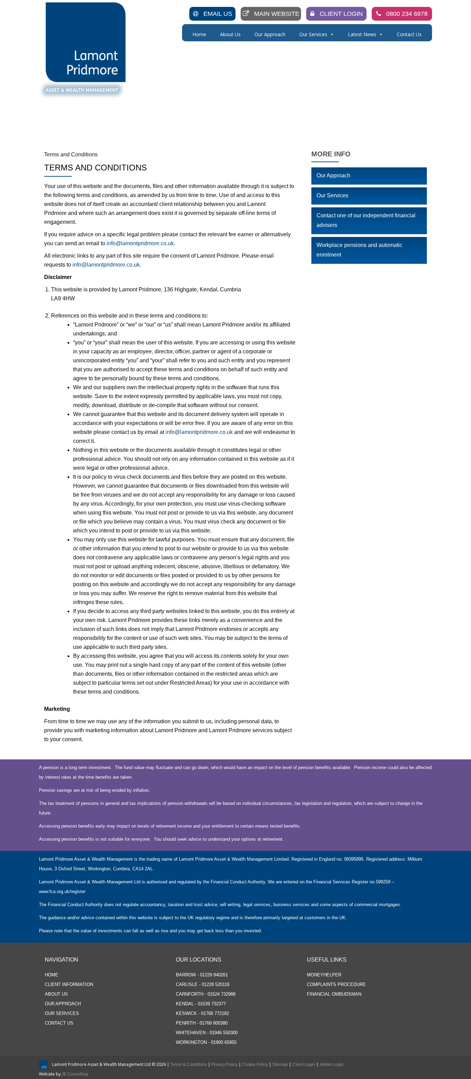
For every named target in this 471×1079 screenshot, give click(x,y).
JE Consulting (75, 1074)
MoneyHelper (324, 974)
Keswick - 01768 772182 (202, 1013)
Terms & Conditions (188, 1064)
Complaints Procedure (336, 984)
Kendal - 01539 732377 (201, 1003)
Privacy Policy (224, 1064)
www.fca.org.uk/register (62, 891)
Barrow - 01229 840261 (202, 974)
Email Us (217, 13)
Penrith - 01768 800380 (202, 1023)
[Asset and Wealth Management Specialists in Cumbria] (83, 50)
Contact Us (409, 34)
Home (199, 34)
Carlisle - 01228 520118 (202, 984)
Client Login (341, 13)
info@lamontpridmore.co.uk (140, 243)
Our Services (313, 34)
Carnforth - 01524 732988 (206, 994)
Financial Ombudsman (334, 994)
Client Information (69, 984)
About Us (230, 34)
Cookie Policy (255, 1064)
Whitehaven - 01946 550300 (207, 1032)
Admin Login (331, 1064)
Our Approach (269, 34)
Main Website (276, 13)
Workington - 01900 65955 (206, 1042)
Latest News (362, 34)
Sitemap (280, 1064)
